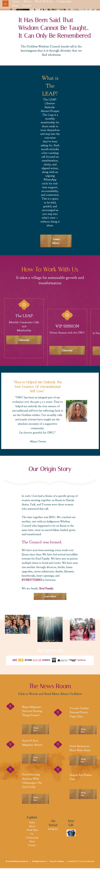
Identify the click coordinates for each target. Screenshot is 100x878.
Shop (15, 5)
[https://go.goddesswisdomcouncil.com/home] (71, 833)
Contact (27, 5)
